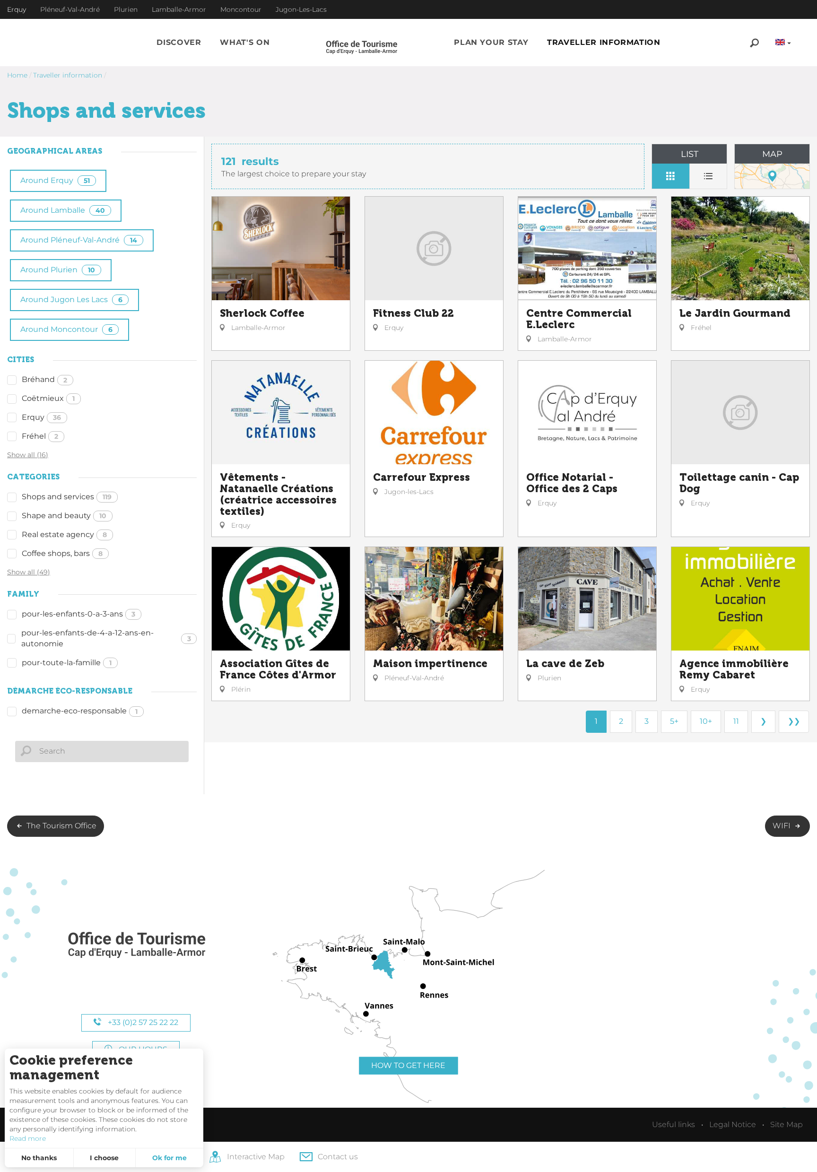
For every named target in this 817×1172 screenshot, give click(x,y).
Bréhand (44, 379)
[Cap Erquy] (136, 945)
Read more (27, 1138)
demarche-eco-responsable (80, 710)
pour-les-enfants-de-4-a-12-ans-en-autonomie (106, 638)
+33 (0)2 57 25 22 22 (142, 1022)
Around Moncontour (66, 329)
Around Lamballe (62, 210)
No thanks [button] (39, 1158)
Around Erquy (55, 180)
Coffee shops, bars (62, 553)
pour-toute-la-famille (67, 662)
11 (736, 721)
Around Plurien (57, 269)
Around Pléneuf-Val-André (78, 239)
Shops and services (67, 496)
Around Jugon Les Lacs (71, 299)
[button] (178, 43)
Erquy (41, 417)
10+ (706, 721)
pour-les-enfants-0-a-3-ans (78, 613)
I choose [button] (104, 1158)
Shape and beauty (64, 515)
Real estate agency (64, 534)
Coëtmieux (48, 398)
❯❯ (794, 721)
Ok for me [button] (169, 1158)
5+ (674, 721)
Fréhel (40, 436)
